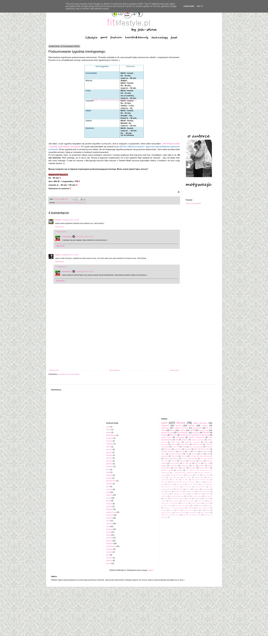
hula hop (198, 463)
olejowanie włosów (188, 501)
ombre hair (201, 501)
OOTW (173, 461)
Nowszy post (54, 370)
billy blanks (179, 489)
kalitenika (164, 496)
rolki (193, 505)
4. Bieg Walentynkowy (176, 475)
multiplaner (197, 498)
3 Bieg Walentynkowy (171, 458)
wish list (184, 456)
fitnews (192, 493)
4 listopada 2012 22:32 (84, 237)
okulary (163, 501)
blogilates (196, 489)
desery (195, 451)
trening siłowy (184, 444)
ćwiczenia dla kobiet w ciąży (192, 515)
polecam (207, 503)
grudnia (109, 452)
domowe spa (205, 451)
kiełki (187, 496)
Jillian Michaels (200, 423)
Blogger (150, 570)
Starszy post (174, 370)
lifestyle (181, 422)
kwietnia (109, 455)
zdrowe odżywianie (196, 437)
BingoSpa (189, 475)
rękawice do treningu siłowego (174, 508)
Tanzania (171, 484)
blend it (188, 489)
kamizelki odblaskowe (177, 496)
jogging (163, 465)
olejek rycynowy (174, 501)
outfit (208, 454)
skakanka (164, 456)
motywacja (184, 465)
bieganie (165, 425)
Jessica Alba (199, 477)
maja (108, 427)
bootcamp (192, 461)
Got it (200, 6)
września (109, 438)
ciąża (169, 491)
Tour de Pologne (192, 484)
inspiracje (196, 433)
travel (178, 510)
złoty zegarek (205, 512)
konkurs (194, 454)
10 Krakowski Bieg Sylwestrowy (201, 456)
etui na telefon (175, 463)
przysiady (164, 444)
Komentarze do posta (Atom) (68, 374)
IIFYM (163, 477)
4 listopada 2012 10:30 (70, 220)
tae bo (171, 510)
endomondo (165, 493)
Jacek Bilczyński (174, 477)
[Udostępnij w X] (79, 199)
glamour (207, 493)
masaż (165, 498)
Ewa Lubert (206, 475)
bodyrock (209, 447)
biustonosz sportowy (192, 442)
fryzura (200, 493)
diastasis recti (190, 491)
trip (197, 510)
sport (84, 202)
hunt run (207, 463)
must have (177, 449)
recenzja (174, 444)
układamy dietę (197, 444)
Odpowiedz (59, 227)
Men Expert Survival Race (201, 479)
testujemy (193, 468)
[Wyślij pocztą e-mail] (73, 199)
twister (208, 510)
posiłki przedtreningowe (182, 505)
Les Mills (175, 479)
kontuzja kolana (197, 496)
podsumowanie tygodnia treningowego (69, 202)
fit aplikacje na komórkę (179, 493)
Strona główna (114, 370)
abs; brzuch (187, 487)
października (111, 435)
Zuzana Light (204, 430)
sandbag (190, 508)
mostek (189, 498)
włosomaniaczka (180, 512)
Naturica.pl (164, 482)
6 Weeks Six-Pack (181, 428)
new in (172, 430)
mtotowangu (67, 237)
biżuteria (181, 451)
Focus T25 (175, 447)
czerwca (109, 489)
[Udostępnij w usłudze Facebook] (81, 199)
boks (162, 491)
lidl (177, 440)
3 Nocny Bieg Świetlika (189, 458)
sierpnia (109, 484)
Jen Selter (187, 477)
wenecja (179, 470)
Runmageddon (183, 433)
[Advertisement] (114, 346)
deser (201, 461)
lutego (108, 432)
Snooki (200, 482)
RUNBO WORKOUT (168, 451)
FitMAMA (206, 433)
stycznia (109, 441)
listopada (109, 444)
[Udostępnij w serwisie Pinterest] (84, 199)
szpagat (164, 510)
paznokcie (184, 503)
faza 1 (163, 454)
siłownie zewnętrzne (203, 508)
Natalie (58, 220)
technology (180, 437)
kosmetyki (173, 465)
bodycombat (206, 489)
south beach (166, 437)
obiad (202, 454)
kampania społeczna (175, 454)
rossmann (201, 505)
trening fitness (205, 468)
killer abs (173, 435)
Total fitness (180, 484)
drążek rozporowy (204, 491)
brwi (188, 451)
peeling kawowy (196, 503)
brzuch (179, 425)
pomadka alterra (166, 505)
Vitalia (184, 447)
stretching (174, 456)
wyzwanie (165, 428)
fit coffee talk (187, 463)
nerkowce (207, 498)
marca (108, 430)
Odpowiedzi (62, 232)
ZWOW (192, 430)
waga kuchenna (166, 512)
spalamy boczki (167, 433)
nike (193, 465)
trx (202, 510)
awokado (183, 461)
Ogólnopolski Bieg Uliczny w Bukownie (183, 482)
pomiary (185, 440)
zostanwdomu (193, 512)
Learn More (188, 6)
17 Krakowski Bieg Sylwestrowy (183, 472)
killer (187, 454)
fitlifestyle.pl (167, 449)
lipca (108, 469)
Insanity (164, 435)
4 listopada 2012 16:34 (69, 255)
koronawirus (208, 496)
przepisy (182, 430)
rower (184, 468)
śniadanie (187, 449)
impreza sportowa (198, 440)
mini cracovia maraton (177, 498)
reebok (176, 468)
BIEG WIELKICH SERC (202, 449)
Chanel (197, 475)
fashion (192, 425)
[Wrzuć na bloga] (76, 199)
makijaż (205, 426)
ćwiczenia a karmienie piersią (170, 515)
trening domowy (188, 510)
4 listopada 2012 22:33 (84, 272)
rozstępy (209, 505)
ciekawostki (197, 428)
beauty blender (200, 487)
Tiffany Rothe (175, 442)
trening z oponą (167, 470)
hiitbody (206, 442)
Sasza (57, 255)
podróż (201, 465)
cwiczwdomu (178, 491)
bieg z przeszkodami (196, 447)
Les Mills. (185, 479)
